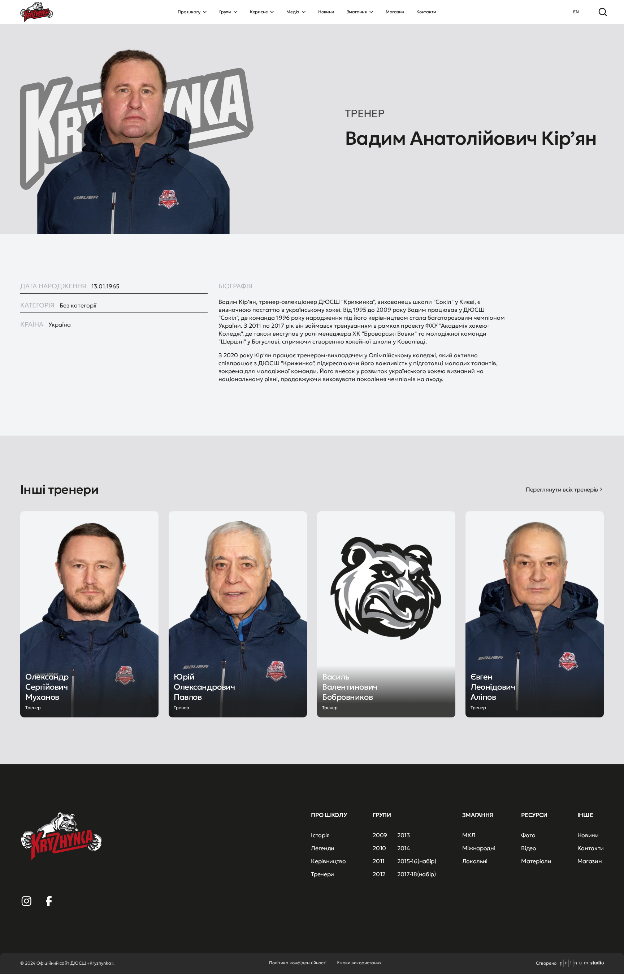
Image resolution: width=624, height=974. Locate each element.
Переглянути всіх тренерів (562, 489)
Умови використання (359, 962)
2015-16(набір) (416, 861)
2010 (379, 848)
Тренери (322, 874)
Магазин (395, 11)
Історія (320, 835)
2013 (403, 835)
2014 (403, 848)
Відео (528, 848)
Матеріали (536, 861)
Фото (528, 835)
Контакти (426, 11)
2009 (380, 835)
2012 (379, 874)
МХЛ (469, 835)
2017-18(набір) (416, 874)
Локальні (475, 861)
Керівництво (328, 861)
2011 (379, 861)
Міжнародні (478, 848)
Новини (326, 11)
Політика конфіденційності (297, 962)
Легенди (322, 848)
